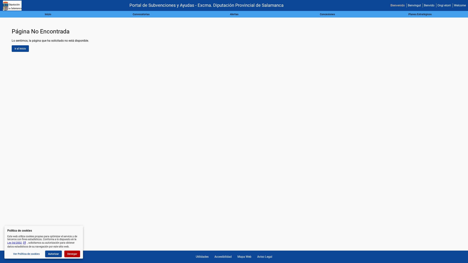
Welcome (460, 5)
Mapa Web (244, 256)
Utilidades (202, 256)
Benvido (429, 5)
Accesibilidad (223, 256)
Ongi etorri (444, 5)
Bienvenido (397, 5)
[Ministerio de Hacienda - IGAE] (12, 6)
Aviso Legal (264, 256)
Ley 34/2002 (16, 242)
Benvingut (414, 5)
